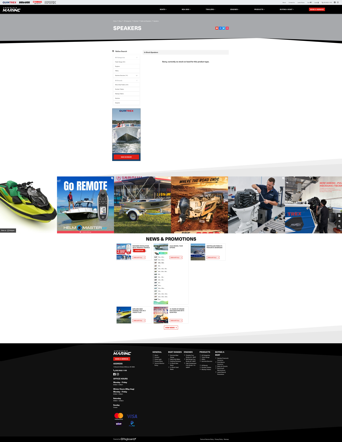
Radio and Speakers (145, 21)
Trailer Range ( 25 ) (120, 62)
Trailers (210, 9)
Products (258, 9)
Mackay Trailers (119, 94)
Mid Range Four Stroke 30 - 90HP (191, 360)
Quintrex (117, 98)
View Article (138, 257)
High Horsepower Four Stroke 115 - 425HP (191, 365)
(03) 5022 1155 (121, 370)
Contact (157, 357)
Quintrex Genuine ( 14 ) (121, 75)
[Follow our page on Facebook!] (334, 2)
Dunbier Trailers (119, 89)
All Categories (127, 21)
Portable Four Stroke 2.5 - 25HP (191, 356)
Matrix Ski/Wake (175, 359)
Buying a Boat (219, 353)
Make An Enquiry (222, 366)
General (157, 352)
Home (115, 21)
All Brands (118, 80)
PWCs (117, 71)
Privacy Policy (159, 361)
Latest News (301, 2)
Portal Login (158, 359)
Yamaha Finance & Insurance (222, 359)
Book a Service (317, 9)
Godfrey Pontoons (175, 361)
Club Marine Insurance (221, 363)
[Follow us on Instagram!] (118, 375)
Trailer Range (205, 357)
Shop (120, 21)
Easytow (117, 103)
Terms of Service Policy (207, 439)
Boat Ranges (175, 352)
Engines (117, 66)
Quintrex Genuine (207, 361)
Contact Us (292, 2)
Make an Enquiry (126, 157)
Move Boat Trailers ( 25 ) (121, 85)
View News (170, 327)
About (284, 2)
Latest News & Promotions (221, 373)
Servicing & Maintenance (221, 369)
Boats (162, 9)
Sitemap (226, 439)
